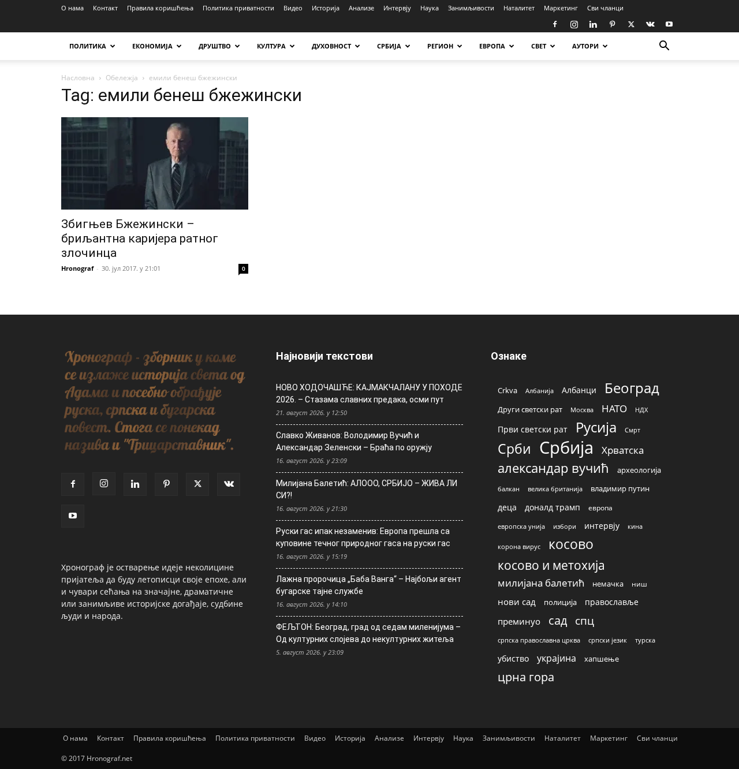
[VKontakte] (650, 24)
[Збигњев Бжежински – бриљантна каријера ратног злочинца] (154, 163)
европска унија (521, 526)
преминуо (519, 621)
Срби (514, 449)
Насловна (78, 78)
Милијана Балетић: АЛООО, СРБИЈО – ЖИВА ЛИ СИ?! (366, 489)
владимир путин (620, 488)
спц (584, 620)
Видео (293, 7)
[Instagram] (574, 24)
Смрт (632, 429)
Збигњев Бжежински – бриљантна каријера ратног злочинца (139, 238)
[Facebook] (554, 24)
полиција (560, 602)
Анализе (361, 7)
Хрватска (623, 450)
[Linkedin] (593, 24)
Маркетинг (561, 7)
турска (645, 640)
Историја (325, 7)
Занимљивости (471, 7)
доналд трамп (552, 507)
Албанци (579, 389)
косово (571, 544)
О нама (72, 7)
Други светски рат (530, 409)
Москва (582, 409)
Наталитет (519, 7)
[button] (664, 47)
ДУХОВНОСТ (331, 46)
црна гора (526, 677)
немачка (608, 583)
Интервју (397, 7)
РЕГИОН (440, 46)
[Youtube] (669, 24)
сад (557, 620)
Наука (429, 7)
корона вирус (519, 547)
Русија (596, 427)
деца (507, 507)
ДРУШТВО (215, 46)
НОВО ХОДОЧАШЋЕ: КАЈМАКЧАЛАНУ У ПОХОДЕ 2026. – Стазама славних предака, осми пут (369, 393)
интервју (601, 525)
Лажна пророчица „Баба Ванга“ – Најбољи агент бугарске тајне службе (368, 585)
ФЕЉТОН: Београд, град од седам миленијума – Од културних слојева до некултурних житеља (368, 633)
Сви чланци (605, 7)
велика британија (555, 488)
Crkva (507, 390)
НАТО (614, 408)
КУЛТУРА (271, 46)
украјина (556, 658)
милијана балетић (541, 583)
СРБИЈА (389, 46)
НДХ (641, 409)
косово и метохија (551, 565)
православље (612, 601)
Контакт (105, 7)
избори (564, 526)
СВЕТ (538, 46)
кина (635, 526)
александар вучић (553, 468)
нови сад (517, 601)
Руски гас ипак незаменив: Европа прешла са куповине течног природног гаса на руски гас (363, 537)
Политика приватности (238, 7)
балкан (509, 489)
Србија (566, 448)
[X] (631, 24)
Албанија (539, 390)
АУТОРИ (585, 46)
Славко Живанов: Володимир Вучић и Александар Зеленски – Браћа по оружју (354, 441)
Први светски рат (533, 429)
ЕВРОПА (492, 46)
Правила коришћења (160, 7)
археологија (639, 470)
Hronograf (77, 268)
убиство (513, 658)
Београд (631, 388)
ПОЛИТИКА (87, 46)
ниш (639, 584)
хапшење (601, 659)
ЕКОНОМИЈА (152, 46)
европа (600, 507)
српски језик (607, 640)
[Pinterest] (612, 24)
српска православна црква (539, 640)
